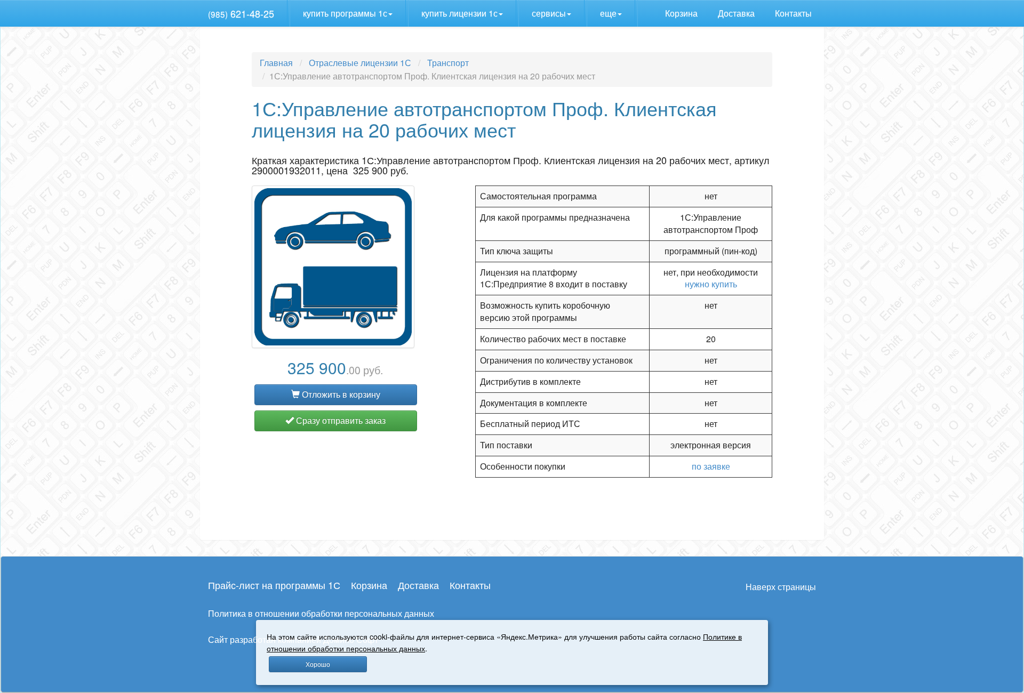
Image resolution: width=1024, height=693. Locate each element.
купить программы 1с (345, 13)
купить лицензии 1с (459, 13)
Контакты (794, 13)
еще (608, 13)
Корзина (682, 13)
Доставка (737, 13)
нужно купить (711, 284)
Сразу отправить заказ (340, 420)
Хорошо (318, 663)
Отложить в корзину (340, 394)
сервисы (549, 13)
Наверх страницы (781, 587)
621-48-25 (241, 13)
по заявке (711, 466)
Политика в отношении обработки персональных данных (321, 613)
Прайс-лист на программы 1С (274, 585)
